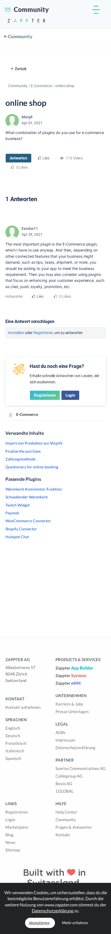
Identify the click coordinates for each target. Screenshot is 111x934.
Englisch (12, 728)
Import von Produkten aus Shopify (34, 443)
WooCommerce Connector (28, 520)
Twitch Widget (17, 505)
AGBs (61, 732)
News (10, 842)
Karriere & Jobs (69, 703)
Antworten (18, 158)
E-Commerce (41, 86)
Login (70, 395)
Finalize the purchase (23, 451)
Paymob (12, 513)
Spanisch (13, 758)
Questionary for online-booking (31, 467)
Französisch (15, 743)
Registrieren (43, 333)
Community (19, 36)
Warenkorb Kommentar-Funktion (33, 489)
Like (46, 158)
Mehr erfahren (75, 922)
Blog (9, 834)
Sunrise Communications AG (81, 768)
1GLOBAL (65, 791)
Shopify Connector (21, 529)
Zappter (74, 667)
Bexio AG (64, 783)
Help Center (66, 811)
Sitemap (12, 849)
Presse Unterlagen (72, 711)
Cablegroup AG (69, 775)
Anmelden (16, 333)
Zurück (20, 69)
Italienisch (14, 750)
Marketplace (16, 827)
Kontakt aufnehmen (22, 707)
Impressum (65, 739)
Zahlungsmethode (20, 459)
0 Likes (64, 296)
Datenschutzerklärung (75, 747)
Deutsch (12, 735)
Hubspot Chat (17, 536)
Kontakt (63, 834)
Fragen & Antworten (74, 827)
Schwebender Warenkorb (26, 497)
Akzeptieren (39, 923)
